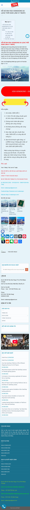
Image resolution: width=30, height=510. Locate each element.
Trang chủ (4, 312)
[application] (15, 342)
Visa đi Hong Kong (5, 448)
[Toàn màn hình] (27, 348)
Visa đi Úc (3, 455)
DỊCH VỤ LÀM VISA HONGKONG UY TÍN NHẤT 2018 (4, 228)
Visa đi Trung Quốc (6, 445)
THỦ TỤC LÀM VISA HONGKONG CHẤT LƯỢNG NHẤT (20, 228)
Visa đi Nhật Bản (5, 450)
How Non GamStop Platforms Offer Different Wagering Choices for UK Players (13, 364)
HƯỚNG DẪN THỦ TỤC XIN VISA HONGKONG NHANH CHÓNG (12, 211)
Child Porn (4, 357)
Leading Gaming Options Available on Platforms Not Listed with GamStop (14, 403)
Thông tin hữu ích (6, 318)
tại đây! (6, 63)
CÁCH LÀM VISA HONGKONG (19, 210)
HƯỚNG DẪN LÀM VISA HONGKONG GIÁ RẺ (4, 210)
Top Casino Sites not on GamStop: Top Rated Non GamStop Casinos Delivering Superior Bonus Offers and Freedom (14, 410)
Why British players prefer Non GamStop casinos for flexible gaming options (14, 370)
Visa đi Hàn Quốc (5, 453)
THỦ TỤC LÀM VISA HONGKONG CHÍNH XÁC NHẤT (12, 228)
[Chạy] (3, 348)
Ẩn (10, 21)
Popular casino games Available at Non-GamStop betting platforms (14, 390)
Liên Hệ (3, 320)
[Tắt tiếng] (24, 348)
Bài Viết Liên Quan (9, 39)
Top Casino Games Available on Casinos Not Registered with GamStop (13, 397)
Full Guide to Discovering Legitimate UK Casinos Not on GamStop (14, 377)
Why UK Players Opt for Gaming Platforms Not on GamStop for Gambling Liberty (14, 383)
